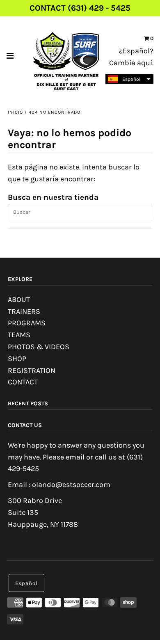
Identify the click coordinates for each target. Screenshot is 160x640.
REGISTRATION (31, 370)
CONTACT (23, 381)
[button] (129, 79)
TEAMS (19, 334)
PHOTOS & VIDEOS (38, 346)
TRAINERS (24, 311)
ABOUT (19, 299)
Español (26, 583)
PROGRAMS (27, 322)
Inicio (15, 112)
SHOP (17, 358)
